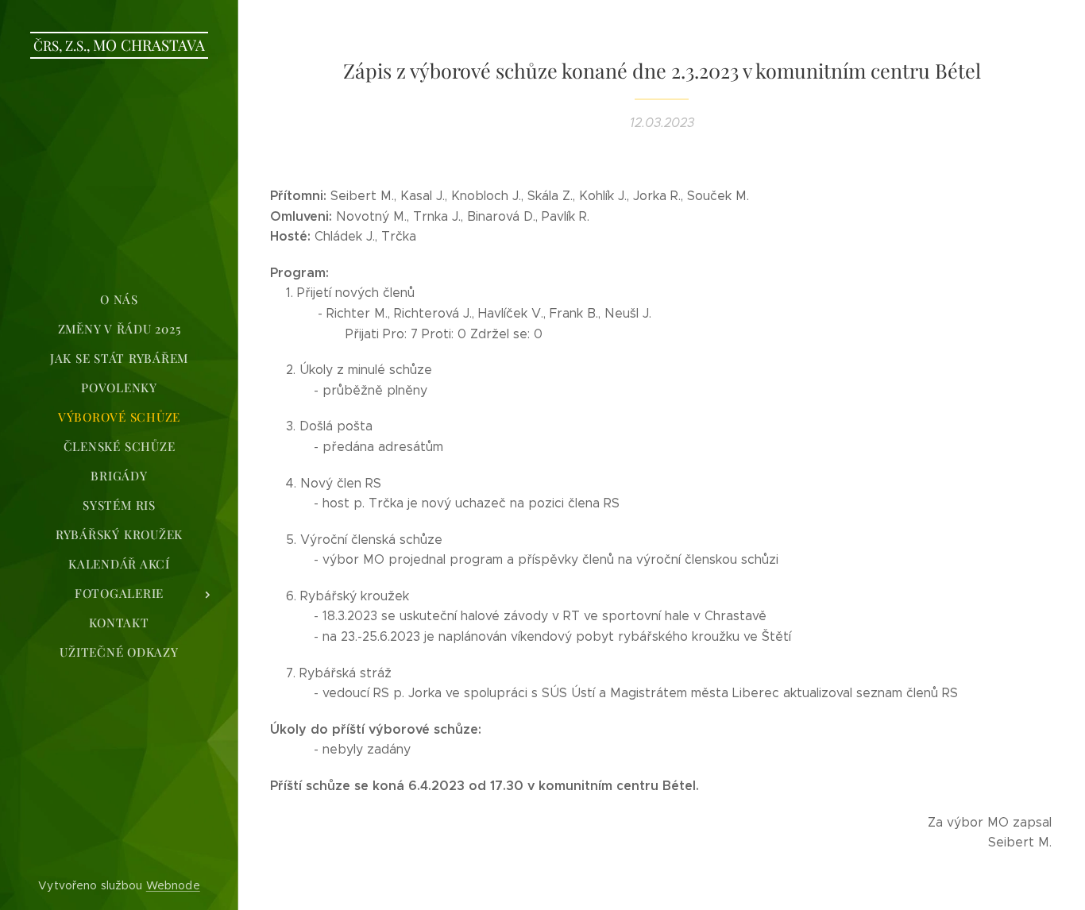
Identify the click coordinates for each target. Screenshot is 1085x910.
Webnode (173, 885)
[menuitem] (119, 300)
